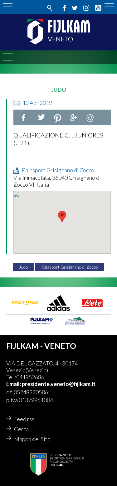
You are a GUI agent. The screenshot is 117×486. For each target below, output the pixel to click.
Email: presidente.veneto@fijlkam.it (50, 383)
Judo (23, 267)
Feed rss (24, 419)
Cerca (21, 429)
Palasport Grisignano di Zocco (69, 267)
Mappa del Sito (32, 439)
